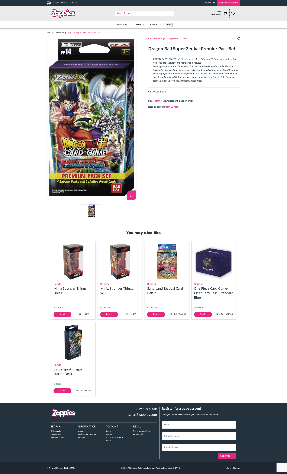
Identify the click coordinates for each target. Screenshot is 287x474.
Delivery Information (87, 434)
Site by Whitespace (233, 468)
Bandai (186, 38)
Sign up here (172, 107)
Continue (225, 456)
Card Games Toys (156, 38)
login (157, 101)
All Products (56, 431)
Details (62, 314)
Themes (138, 24)
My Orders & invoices (114, 437)
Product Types (121, 24)
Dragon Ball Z (174, 38)
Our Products (59, 33)
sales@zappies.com (142, 415)
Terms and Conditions (142, 431)
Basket (108, 441)
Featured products (58, 437)
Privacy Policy (138, 434)
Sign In (208, 3)
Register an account (228, 3)
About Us (82, 431)
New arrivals (56, 434)
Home (49, 33)
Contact (81, 437)
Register (109, 434)
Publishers (154, 24)
